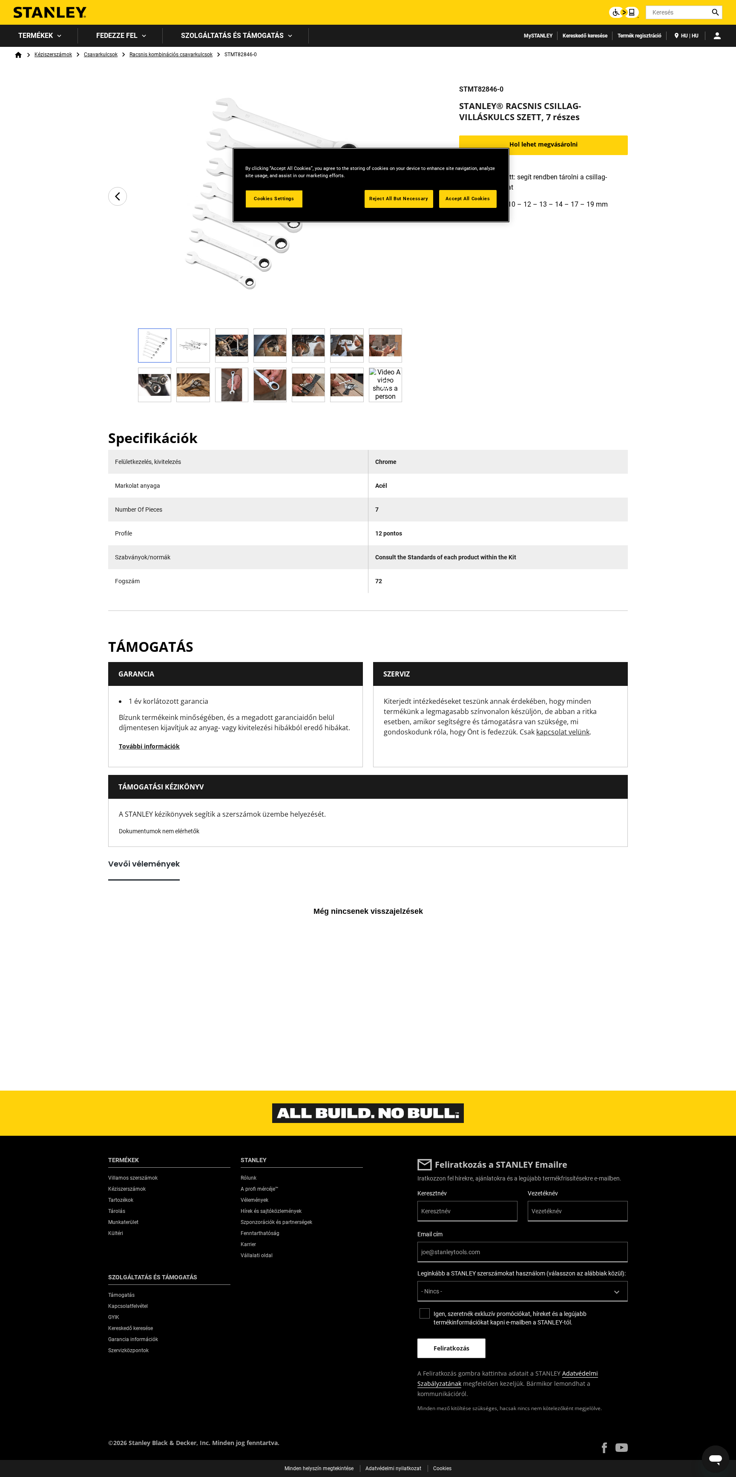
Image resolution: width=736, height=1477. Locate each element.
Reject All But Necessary (398, 199)
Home (18, 55)
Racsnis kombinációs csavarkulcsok (171, 55)
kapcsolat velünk (562, 732)
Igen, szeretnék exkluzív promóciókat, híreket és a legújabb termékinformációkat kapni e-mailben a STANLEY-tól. (510, 1318)
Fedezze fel (117, 36)
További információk (149, 746)
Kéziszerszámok (53, 55)
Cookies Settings (274, 199)
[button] (604, 1447)
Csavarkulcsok (101, 55)
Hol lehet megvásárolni (543, 144)
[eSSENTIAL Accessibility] (624, 12)
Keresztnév (432, 1193)
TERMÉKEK (35, 36)
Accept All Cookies (468, 199)
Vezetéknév (543, 1193)
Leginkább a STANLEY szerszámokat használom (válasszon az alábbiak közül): (521, 1273)
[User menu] (717, 35)
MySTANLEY (538, 36)
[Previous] (117, 196)
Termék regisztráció (639, 36)
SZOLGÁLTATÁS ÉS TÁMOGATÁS (232, 36)
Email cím (430, 1234)
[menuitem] (39, 36)
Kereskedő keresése (585, 36)
